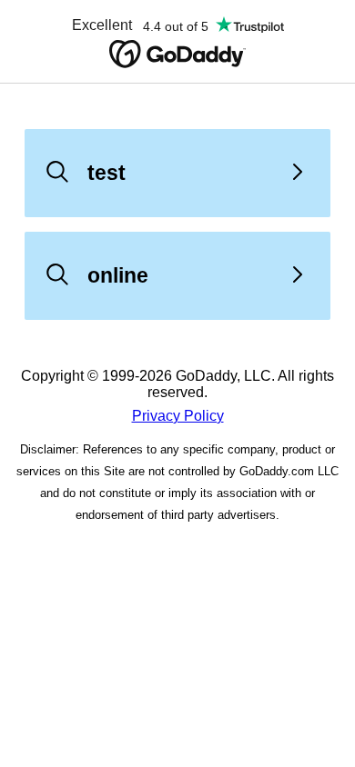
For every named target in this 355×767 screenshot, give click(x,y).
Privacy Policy (178, 415)
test (106, 172)
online (117, 275)
